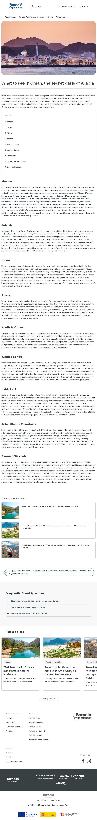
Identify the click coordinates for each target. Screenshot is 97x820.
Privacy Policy (11, 722)
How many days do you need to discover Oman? (35, 601)
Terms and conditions (15, 727)
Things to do (61, 17)
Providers (9, 731)
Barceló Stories (35, 727)
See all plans (47, 698)
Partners (9, 757)
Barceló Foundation (37, 722)
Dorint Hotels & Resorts (15, 761)
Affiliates (9, 753)
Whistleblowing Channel (39, 739)
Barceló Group (35, 718)
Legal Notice (32, 805)
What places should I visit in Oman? (29, 613)
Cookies (55, 805)
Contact (9, 718)
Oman (41, 17)
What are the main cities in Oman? (28, 607)
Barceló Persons (35, 735)
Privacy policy (44, 805)
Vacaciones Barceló (37, 731)
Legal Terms (64, 805)
